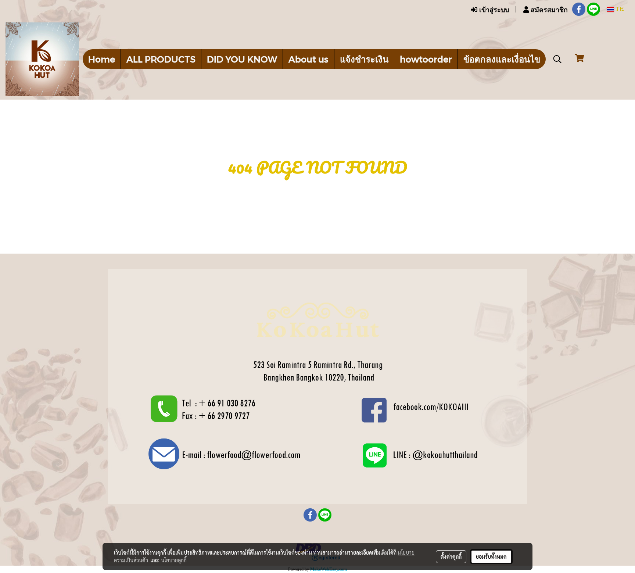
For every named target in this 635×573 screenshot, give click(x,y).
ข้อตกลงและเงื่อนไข (501, 59)
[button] (557, 59)
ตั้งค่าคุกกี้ (451, 556)
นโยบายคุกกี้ (174, 560)
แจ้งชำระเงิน (364, 59)
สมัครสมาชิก (548, 9)
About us (308, 59)
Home (101, 59)
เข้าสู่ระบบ (493, 9)
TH (619, 9)
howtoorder (426, 59)
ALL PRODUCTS (160, 59)
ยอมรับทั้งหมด (491, 556)
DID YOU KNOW (242, 59)
